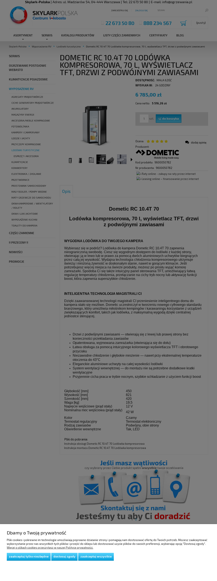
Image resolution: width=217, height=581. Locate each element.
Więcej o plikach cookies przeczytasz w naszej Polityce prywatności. (50, 547)
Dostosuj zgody (64, 556)
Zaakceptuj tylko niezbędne (29, 556)
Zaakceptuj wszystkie (96, 556)
